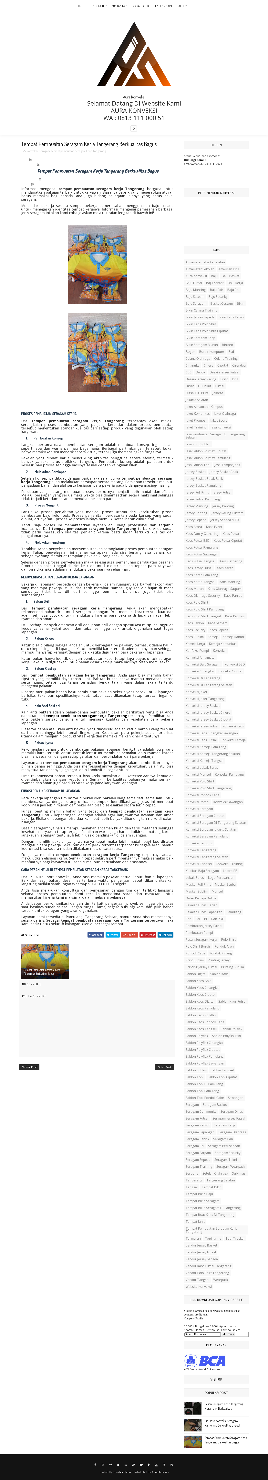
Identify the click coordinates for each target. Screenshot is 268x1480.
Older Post (164, 1067)
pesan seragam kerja (201, 939)
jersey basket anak (224, 472)
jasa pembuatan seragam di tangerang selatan (215, 435)
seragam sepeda (198, 1159)
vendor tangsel (197, 1280)
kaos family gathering (202, 533)
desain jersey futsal (224, 372)
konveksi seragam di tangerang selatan (216, 822)
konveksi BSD (234, 664)
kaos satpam (217, 623)
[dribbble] (103, 1465)
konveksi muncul (198, 774)
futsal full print (197, 393)
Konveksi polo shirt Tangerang (209, 788)
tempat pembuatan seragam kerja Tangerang (78, 151)
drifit (224, 379)
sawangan (235, 1098)
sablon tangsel (222, 1070)
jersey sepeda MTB (224, 520)
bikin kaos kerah (231, 317)
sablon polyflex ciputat (203, 1049)
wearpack (220, 1280)
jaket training (196, 427)
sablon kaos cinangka (202, 987)
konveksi (32, 151)
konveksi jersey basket (203, 705)
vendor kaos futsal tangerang (209, 1266)
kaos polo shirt (197, 602)
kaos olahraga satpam (225, 588)
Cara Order (141, 5)
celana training (226, 358)
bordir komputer (211, 351)
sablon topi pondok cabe (205, 1098)
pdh (188, 919)
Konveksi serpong (199, 843)
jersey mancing (197, 506)
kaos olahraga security (203, 595)
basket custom (221, 303)
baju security (218, 296)
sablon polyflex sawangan (205, 1063)
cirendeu (239, 365)
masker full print (198, 884)
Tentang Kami (163, 5)
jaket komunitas (198, 413)
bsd (231, 351)
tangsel (192, 1187)
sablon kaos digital (200, 1001)
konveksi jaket (196, 692)
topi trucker (235, 1238)
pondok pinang (220, 953)
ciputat (222, 365)
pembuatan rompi (199, 932)
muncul (217, 891)
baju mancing (196, 290)
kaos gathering (230, 561)
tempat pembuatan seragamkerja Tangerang (86, 715)
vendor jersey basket (201, 1245)
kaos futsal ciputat (228, 540)
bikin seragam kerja (200, 338)
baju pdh (216, 290)
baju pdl (233, 290)
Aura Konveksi (161, 1472)
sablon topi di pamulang (204, 1084)
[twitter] (118, 1465)
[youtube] (157, 1465)
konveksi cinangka (200, 671)
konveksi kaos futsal (201, 740)
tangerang (194, 1180)
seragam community (201, 1111)
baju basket (230, 276)
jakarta (217, 393)
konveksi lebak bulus (202, 767)
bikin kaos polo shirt (201, 324)
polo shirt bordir (198, 946)
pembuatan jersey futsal (204, 926)
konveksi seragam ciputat (205, 816)
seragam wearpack (230, 1166)
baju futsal (194, 283)
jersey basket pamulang (203, 485)
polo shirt (228, 939)
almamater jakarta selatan (205, 262)
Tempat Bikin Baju (199, 1194)
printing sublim (232, 967)
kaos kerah (224, 568)
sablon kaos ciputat (200, 994)
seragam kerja (224, 1125)
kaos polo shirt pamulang (205, 609)
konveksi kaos (233, 726)
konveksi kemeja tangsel (204, 760)
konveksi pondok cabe (202, 795)
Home (81, 5)
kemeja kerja (195, 644)
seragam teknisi (226, 1159)
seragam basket (215, 1104)
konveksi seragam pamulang (207, 836)
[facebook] (95, 1465)
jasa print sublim (198, 444)
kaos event (214, 527)
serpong (192, 1173)
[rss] (126, 1465)
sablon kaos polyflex (201, 1015)
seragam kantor (198, 1125)
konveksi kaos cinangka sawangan (212, 733)
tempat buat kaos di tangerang (210, 1214)
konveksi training (229, 864)
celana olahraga (198, 358)
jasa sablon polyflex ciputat (206, 451)
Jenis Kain (97, 5)
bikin (240, 303)
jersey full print (197, 492)
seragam (44, 151)
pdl (197, 919)
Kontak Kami (120, 5)
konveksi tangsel (199, 864)
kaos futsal (231, 533)
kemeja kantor (233, 637)
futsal (219, 386)
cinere (208, 365)
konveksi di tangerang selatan (209, 685)
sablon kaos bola (198, 981)
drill (235, 379)
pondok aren (224, 946)
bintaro (227, 345)
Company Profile (193, 1318)
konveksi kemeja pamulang (206, 747)
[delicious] (134, 1465)
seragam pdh (223, 1139)
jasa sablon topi (198, 465)
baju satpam (195, 296)
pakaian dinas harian (201, 905)
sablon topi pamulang (202, 1091)
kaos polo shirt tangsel (203, 616)
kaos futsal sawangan (202, 554)
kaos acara (194, 527)
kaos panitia (233, 595)
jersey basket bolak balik (204, 478)
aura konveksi (196, 276)
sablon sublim (196, 1070)
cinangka (193, 365)
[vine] (111, 1465)
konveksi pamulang (229, 774)
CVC (188, 372)
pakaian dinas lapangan (204, 912)
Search (229, 1334)
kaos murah (195, 588)
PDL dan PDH (214, 919)
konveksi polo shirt (200, 781)
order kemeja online (201, 898)
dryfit (190, 386)
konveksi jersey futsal (202, 726)
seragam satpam (198, 1153)
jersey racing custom (227, 513)
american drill (228, 269)
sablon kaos (219, 974)
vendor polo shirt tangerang (207, 1273)
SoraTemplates (122, 1472)
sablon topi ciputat (222, 1077)
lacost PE (230, 871)
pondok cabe (195, 953)
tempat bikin (212, 1187)
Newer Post (29, 1067)
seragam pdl (195, 1146)
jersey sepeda (196, 520)
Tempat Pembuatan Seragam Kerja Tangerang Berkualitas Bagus (42, 971)
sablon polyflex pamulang (205, 1056)
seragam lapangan (200, 1132)
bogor (190, 351)
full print (204, 386)
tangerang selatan (220, 1180)
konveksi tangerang (201, 850)
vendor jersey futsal (201, 1252)
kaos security (195, 630)
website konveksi (199, 1286)
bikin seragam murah (202, 345)
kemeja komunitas (222, 644)
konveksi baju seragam (203, 664)
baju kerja (235, 283)
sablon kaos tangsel (201, 1029)
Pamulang (233, 912)
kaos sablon (195, 623)
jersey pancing (223, 506)
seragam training (199, 1166)
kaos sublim (195, 637)
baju (214, 276)
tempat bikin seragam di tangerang (213, 1208)
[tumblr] (149, 1465)
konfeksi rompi (197, 650)
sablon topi (194, 1077)
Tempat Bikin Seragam (202, 1201)
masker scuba (225, 884)
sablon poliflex (231, 1029)
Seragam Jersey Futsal (228, 1118)
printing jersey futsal (201, 967)
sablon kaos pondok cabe (205, 1022)
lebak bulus (195, 877)
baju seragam (196, 303)
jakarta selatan (197, 400)
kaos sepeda (219, 630)
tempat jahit (195, 1221)
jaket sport (218, 420)
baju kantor (215, 283)
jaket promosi (196, 420)
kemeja (213, 637)
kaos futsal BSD (198, 540)
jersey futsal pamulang (203, 499)
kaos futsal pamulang (202, 547)
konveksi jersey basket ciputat (208, 719)
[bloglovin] (141, 1465)
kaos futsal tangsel (200, 561)
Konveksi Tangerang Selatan (207, 857)
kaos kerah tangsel (200, 582)
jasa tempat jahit (227, 465)
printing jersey (219, 960)
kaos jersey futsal (199, 568)
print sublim (195, 960)
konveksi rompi (197, 802)
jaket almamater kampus (204, 406)
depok (200, 372)
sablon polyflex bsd (226, 1036)
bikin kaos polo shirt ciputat (207, 331)
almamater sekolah (200, 269)
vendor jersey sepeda (202, 1259)
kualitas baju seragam (202, 871)
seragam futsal (197, 1118)
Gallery (182, 5)
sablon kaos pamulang (203, 1008)
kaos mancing (229, 582)
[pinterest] (172, 1465)
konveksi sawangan (228, 802)
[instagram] (133, 128)
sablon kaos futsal (232, 1001)
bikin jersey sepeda (200, 317)
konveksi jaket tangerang (205, 699)
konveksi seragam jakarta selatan (211, 829)
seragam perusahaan (224, 1146)
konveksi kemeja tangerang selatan (213, 754)
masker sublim (197, 891)
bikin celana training (201, 310)
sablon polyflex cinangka (204, 1043)
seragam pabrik (197, 1139)
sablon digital (196, 974)
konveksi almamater (201, 657)
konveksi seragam (199, 809)
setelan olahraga (215, 1173)
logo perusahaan (221, 877)
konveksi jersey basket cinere (208, 712)
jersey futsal (222, 492)
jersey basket (196, 472)
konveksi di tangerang (203, 678)
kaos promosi (235, 616)
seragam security (228, 1153)
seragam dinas (232, 1111)
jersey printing (196, 513)
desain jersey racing (201, 379)
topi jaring (213, 1238)
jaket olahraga (225, 413)
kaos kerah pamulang (202, 575)
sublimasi (239, 1173)
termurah (193, 1238)
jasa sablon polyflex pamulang (208, 458)
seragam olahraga (232, 1132)
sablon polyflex (197, 1036)
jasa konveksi (221, 427)
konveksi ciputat (230, 671)
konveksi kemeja (233, 740)
